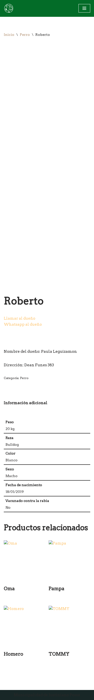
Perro (25, 35)
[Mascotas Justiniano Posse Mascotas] (8, 8)
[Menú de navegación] (84, 8)
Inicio (9, 35)
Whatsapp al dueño (23, 324)
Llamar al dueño (19, 318)
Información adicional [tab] (25, 403)
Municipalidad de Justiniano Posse (47, 695)
